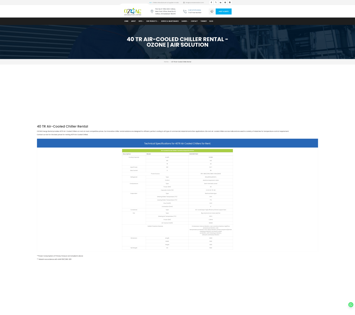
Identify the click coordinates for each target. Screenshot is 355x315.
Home (126, 21)
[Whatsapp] (350, 304)
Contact (194, 21)
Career (184, 21)
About (133, 21)
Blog (211, 21)
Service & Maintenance (170, 21)
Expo (140, 21)
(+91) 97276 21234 (194, 10)
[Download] (212, 11)
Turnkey (204, 21)
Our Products (151, 21)
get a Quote (224, 11)
